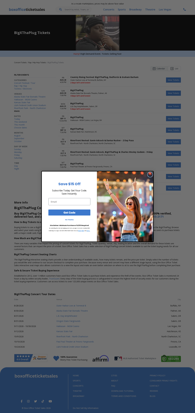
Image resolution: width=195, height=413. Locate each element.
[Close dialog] (150, 174)
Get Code (69, 212)
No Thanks (69, 220)
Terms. (88, 230)
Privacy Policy (81, 230)
